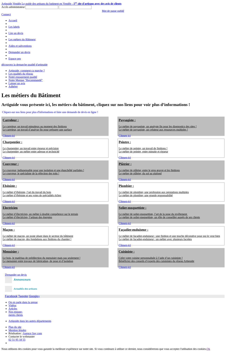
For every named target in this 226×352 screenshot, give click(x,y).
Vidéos (12, 305)
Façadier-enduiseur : (133, 229)
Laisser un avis (16, 83)
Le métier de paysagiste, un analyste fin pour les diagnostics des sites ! (158, 126)
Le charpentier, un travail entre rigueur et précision (31, 148)
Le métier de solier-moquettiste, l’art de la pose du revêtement (153, 214)
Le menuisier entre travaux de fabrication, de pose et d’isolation (38, 261)
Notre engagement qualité (22, 76)
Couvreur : (11, 164)
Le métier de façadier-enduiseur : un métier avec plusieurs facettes (155, 239)
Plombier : (126, 186)
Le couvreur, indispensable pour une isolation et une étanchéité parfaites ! (43, 170)
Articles (12, 308)
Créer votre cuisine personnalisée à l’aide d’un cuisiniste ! (151, 257)
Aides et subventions (20, 45)
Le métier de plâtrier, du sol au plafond (140, 173)
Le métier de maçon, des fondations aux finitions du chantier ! (37, 239)
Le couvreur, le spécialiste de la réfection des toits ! (31, 173)
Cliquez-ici (9, 135)
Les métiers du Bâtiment (21, 39)
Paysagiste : (127, 120)
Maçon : (9, 229)
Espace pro (14, 58)
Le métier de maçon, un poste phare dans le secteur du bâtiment (38, 235)
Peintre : (125, 142)
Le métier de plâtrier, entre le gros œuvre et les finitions (149, 170)
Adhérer (13, 86)
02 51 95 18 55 (16, 339)
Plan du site (14, 326)
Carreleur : (11, 120)
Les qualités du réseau (20, 73)
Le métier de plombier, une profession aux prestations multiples (154, 192)
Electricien (10, 208)
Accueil (12, 20)
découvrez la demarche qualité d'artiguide (24, 64)
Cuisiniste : (127, 251)
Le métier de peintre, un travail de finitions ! (143, 148)
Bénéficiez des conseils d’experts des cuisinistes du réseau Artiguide (156, 261)
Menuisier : (11, 251)
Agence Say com (32, 333)
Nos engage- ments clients (15, 313)
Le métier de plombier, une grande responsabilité (146, 195)
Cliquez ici (125, 135)
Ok (208, 348)
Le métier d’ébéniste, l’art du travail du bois (27, 192)
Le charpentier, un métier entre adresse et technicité (31, 151)
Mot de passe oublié (113, 10)
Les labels (14, 26)
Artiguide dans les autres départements (29, 320)
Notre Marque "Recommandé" (25, 80)
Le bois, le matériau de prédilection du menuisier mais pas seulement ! (41, 257)
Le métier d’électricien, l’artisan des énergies (27, 217)
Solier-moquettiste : (132, 208)
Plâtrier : (125, 164)
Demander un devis (19, 52)
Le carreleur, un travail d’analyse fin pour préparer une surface (37, 129)
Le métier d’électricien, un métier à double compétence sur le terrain (40, 214)
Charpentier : (12, 142)
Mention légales (17, 330)
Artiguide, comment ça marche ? (26, 70)
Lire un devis (15, 33)
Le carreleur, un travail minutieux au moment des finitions (35, 126)
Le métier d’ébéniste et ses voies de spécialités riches (32, 195)
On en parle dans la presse (23, 302)
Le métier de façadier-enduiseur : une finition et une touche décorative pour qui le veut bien (169, 235)
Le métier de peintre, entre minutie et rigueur (143, 151)
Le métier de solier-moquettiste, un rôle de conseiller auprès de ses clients (159, 217)
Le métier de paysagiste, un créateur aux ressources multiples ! (153, 129)
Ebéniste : (10, 186)
